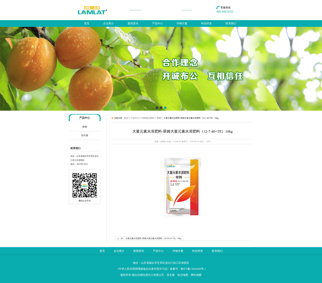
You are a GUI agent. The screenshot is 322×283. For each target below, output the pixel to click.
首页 (86, 23)
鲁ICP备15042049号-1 (193, 268)
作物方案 (182, 23)
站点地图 (182, 274)
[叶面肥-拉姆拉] (92, 10)
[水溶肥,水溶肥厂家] (161, 110)
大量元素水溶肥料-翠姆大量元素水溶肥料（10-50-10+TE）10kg (153, 238)
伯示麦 (84, 135)
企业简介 (108, 23)
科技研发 (206, 23)
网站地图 (196, 274)
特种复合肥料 (148, 118)
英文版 (171, 274)
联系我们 (231, 23)
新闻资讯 (133, 23)
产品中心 (157, 23)
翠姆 (84, 127)
